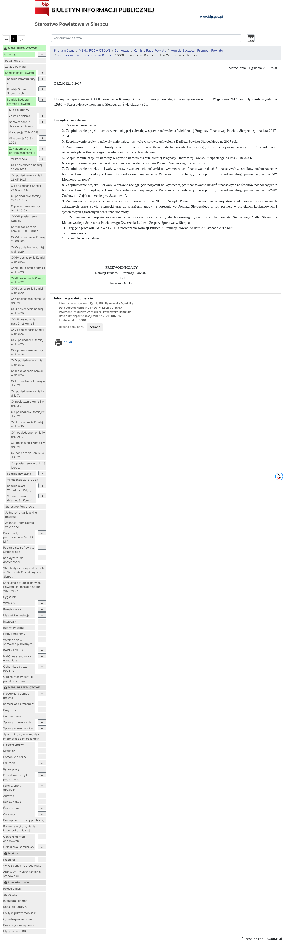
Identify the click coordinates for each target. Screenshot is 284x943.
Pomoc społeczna (15, 757)
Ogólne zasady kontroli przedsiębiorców (18, 679)
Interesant (9, 621)
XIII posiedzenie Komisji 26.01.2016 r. (26, 188)
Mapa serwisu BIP (14, 931)
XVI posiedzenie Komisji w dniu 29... (28, 445)
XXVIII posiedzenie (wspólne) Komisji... (23, 321)
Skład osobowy (19, 109)
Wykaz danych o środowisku (22, 865)
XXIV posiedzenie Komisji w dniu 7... (27, 362)
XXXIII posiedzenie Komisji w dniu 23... (28, 270)
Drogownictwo (12, 710)
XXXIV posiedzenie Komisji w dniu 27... (28, 259)
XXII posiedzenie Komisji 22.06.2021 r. (26, 167)
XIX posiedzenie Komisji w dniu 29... (28, 414)
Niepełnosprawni (14, 744)
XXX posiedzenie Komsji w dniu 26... (28, 301)
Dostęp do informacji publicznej (23, 820)
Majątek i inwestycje (16, 615)
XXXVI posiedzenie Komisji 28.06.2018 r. (28, 239)
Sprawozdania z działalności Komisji (21, 124)
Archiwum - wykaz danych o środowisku (22, 874)
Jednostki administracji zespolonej (20, 525)
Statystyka (10, 894)
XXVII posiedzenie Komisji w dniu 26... (27, 332)
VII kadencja (19, 159)
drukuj (68, 342)
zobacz (94, 327)
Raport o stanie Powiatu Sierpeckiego (18, 549)
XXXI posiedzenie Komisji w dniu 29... (27, 290)
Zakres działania (19, 116)
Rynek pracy (11, 769)
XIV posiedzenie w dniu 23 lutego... (28, 465)
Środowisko (11, 808)
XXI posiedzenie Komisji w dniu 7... (28, 393)
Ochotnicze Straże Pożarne (15, 668)
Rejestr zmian (12, 888)
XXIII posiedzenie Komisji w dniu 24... (27, 373)
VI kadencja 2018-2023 (21, 140)
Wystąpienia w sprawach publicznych (18, 642)
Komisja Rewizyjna (19, 473)
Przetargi (9, 859)
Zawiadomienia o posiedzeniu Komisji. (22, 150)
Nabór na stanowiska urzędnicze (17, 658)
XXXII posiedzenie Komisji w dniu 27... (27, 280)
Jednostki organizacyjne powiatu (21, 514)
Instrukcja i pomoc (15, 900)
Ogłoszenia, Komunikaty (18, 846)
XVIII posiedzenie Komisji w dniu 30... (27, 424)
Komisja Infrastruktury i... (21, 81)
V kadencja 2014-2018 (24, 132)
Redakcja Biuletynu (15, 906)
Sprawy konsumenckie (18, 728)
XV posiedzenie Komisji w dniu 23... (27, 455)
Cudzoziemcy (12, 716)
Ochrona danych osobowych (14, 838)
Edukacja (9, 763)
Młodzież (9, 750)
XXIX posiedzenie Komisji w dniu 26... (27, 311)
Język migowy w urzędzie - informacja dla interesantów (21, 736)
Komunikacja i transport (18, 703)
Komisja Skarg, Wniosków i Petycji (19, 488)
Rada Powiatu (14, 60)
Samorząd (10, 54)
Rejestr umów (12, 609)
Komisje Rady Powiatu (19, 72)
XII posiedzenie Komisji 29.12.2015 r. (26, 198)
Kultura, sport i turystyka (12, 787)
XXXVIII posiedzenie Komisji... (24, 218)
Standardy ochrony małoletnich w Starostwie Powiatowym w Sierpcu (23, 572)
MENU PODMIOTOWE (95, 50)
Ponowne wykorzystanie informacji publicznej (19, 828)
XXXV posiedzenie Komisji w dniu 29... (27, 249)
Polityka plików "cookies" (19, 913)
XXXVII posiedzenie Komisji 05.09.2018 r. (24, 229)
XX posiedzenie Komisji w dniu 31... (27, 403)
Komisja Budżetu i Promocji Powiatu (18, 101)
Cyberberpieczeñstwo (17, 919)
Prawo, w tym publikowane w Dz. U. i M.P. (18, 537)
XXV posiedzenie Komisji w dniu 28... (27, 352)
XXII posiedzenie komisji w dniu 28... (28, 383)
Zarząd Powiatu (15, 66)
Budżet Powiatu (13, 627)
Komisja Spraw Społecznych (16, 91)
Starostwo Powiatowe (19, 506)
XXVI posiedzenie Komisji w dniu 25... (27, 342)
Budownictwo (12, 801)
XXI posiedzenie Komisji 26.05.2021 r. (26, 177)
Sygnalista (10, 597)
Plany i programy (14, 633)
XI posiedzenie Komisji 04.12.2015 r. (25, 208)
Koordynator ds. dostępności (13, 560)
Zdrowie (8, 795)
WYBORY (9, 603)
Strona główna (64, 50)
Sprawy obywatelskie (17, 722)
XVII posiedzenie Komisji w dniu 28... (28, 434)
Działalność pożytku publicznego (16, 777)
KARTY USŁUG (13, 650)
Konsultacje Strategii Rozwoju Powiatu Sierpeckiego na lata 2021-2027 (22, 587)
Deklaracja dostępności (18, 925)
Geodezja (9, 814)
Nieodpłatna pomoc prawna (16, 695)
